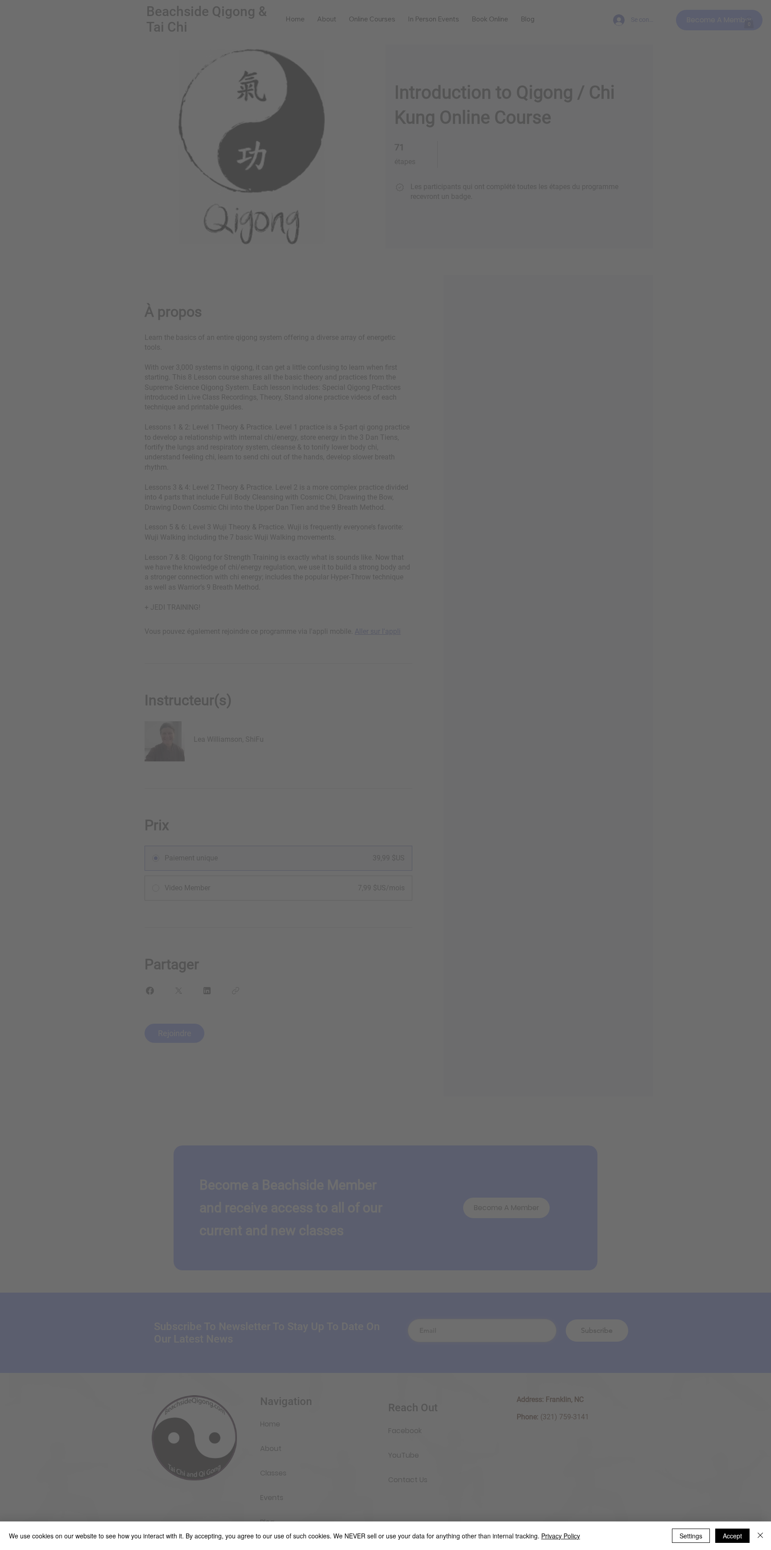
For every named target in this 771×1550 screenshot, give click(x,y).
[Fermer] (760, 1536)
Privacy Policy (560, 1535)
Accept (732, 1535)
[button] (516, 708)
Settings (691, 1535)
